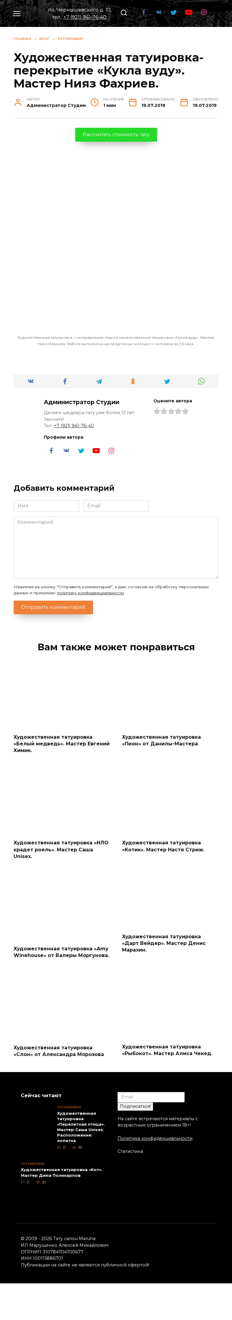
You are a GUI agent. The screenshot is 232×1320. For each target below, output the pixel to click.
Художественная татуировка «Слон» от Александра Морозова (59, 1051)
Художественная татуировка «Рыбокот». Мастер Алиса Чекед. (167, 1050)
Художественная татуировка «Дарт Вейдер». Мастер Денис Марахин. (164, 943)
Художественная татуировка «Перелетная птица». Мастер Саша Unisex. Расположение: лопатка (81, 1127)
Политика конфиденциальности (155, 1138)
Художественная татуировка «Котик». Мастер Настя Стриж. (163, 846)
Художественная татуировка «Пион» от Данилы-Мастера (161, 740)
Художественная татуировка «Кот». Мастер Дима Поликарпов (61, 1172)
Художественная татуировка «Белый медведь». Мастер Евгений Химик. (62, 743)
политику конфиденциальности (90, 592)
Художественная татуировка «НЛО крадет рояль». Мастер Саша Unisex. (61, 849)
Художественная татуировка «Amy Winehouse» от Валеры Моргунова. (61, 951)
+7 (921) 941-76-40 (84, 17)
